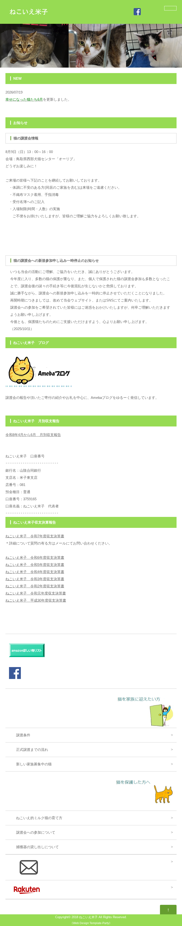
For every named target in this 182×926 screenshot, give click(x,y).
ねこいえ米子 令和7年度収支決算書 (34, 536)
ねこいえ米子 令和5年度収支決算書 (34, 565)
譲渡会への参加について (32, 832)
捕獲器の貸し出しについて (34, 847)
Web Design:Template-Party (91, 923)
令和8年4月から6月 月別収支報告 (33, 435)
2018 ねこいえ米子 (85, 917)
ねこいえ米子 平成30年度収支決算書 (35, 600)
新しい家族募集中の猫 (30, 764)
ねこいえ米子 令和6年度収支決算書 (34, 557)
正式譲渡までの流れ (28, 750)
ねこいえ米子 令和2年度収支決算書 (34, 586)
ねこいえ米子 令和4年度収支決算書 (34, 572)
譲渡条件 (19, 735)
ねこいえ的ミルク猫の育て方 (37, 818)
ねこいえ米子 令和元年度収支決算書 (35, 593)
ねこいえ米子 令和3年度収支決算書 (34, 579)
